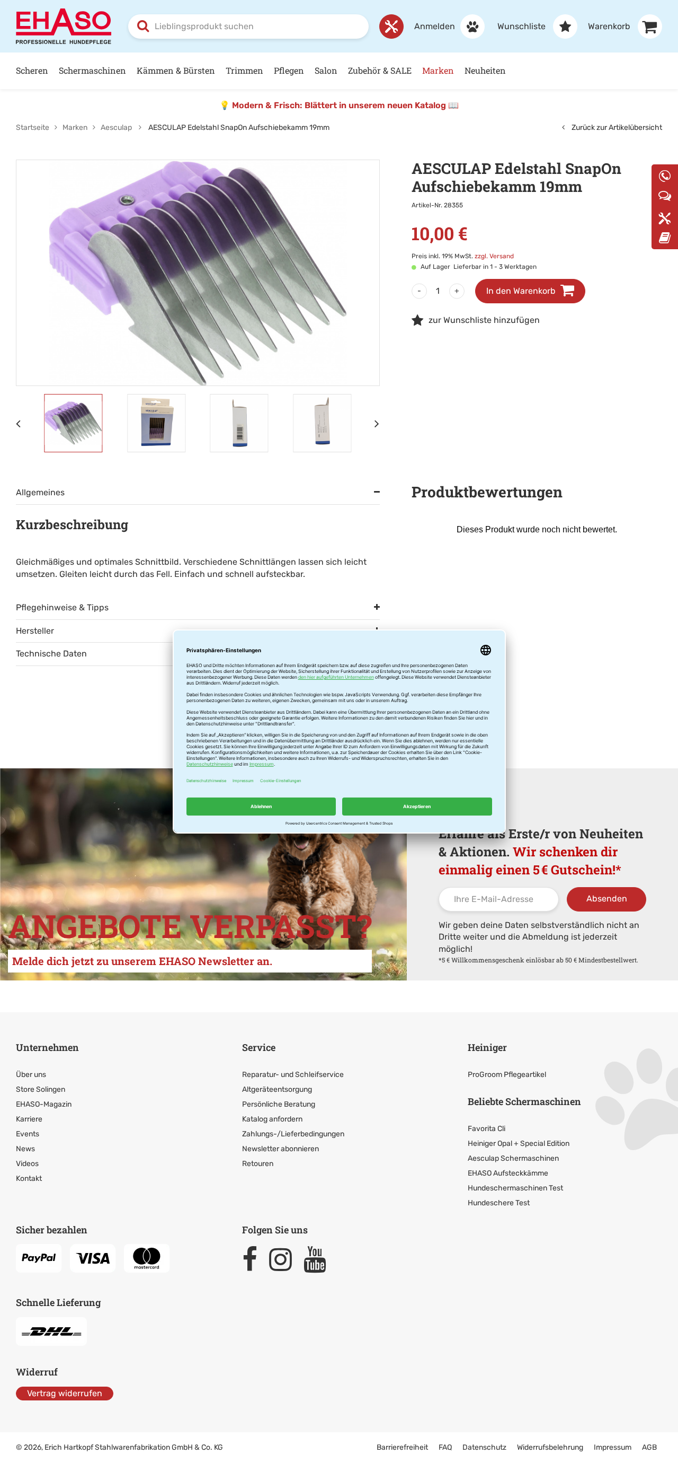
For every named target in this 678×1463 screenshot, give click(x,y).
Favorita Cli (486, 1128)
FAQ (445, 1447)
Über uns (31, 1074)
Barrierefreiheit (402, 1447)
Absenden (606, 898)
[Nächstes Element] (377, 423)
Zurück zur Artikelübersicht (616, 127)
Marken (438, 70)
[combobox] (248, 26)
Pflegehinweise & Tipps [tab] (62, 607)
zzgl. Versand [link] (494, 256)
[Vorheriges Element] (18, 423)
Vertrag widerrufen (64, 1393)
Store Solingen (40, 1089)
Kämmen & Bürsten (176, 70)
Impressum (612, 1447)
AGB (649, 1447)
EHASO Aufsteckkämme (508, 1173)
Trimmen (244, 70)
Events (27, 1133)
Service (258, 1047)
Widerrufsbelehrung (550, 1447)
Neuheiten (485, 70)
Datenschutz (484, 1447)
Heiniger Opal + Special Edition (518, 1143)
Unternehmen (47, 1047)
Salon (326, 70)
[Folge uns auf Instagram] (285, 1259)
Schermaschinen (92, 70)
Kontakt (29, 1178)
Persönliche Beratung (278, 1104)
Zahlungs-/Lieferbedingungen (293, 1133)
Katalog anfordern (272, 1119)
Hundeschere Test (499, 1202)
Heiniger (487, 1047)
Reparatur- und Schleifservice (293, 1074)
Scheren (32, 70)
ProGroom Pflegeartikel (507, 1074)
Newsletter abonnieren (280, 1148)
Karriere (29, 1119)
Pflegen (289, 70)
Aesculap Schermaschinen (513, 1158)
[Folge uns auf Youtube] (320, 1259)
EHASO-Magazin (44, 1104)
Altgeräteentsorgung (277, 1089)
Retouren (257, 1163)
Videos (27, 1163)
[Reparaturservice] (391, 26)
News (25, 1148)
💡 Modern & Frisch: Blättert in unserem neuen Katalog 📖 (339, 105)
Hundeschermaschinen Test (515, 1188)
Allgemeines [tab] (40, 492)
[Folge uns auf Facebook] (254, 1259)
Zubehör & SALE (380, 70)
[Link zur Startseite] (63, 26)
